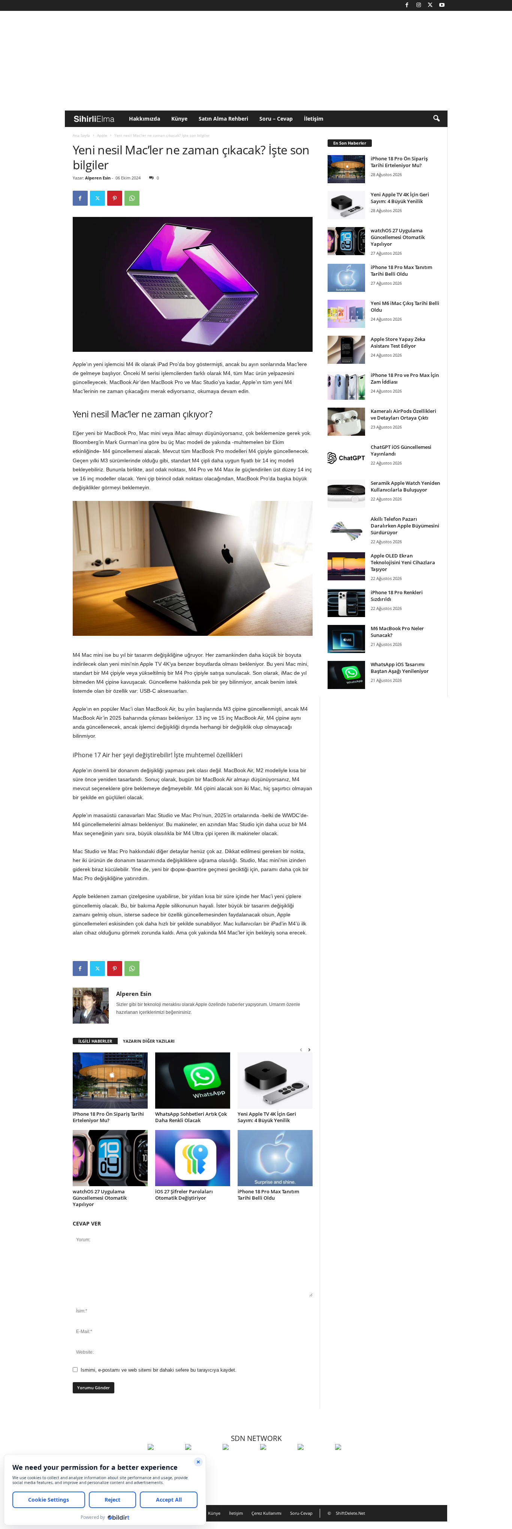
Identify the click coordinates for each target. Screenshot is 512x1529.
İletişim (313, 118)
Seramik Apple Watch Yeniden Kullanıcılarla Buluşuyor (405, 486)
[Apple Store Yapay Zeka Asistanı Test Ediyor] (346, 350)
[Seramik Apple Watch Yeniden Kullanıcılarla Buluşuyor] (346, 494)
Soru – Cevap (276, 118)
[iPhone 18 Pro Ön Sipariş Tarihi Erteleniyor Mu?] (110, 1080)
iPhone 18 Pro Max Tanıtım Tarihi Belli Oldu (268, 1194)
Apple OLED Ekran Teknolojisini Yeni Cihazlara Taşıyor (403, 562)
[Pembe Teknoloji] (314, 1461)
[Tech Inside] (277, 1461)
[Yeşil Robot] (239, 1461)
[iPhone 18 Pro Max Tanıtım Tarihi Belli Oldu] (275, 1158)
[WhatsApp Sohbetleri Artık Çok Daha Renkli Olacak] (192, 1080)
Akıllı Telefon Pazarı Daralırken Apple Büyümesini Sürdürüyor (405, 526)
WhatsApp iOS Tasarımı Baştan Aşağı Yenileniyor (400, 667)
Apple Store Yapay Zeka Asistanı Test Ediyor (398, 342)
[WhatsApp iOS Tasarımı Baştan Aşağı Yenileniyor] (346, 675)
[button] (436, 119)
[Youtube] (441, 5)
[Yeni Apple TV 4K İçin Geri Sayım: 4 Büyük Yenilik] (275, 1080)
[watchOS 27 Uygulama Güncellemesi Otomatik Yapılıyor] (110, 1158)
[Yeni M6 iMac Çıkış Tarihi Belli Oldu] (346, 314)
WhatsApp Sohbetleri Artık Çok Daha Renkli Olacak (191, 1117)
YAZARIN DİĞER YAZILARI (149, 1041)
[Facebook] (407, 5)
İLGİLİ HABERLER (95, 1041)
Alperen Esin (98, 178)
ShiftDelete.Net (350, 1513)
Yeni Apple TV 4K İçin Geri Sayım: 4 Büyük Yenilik (267, 1117)
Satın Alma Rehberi (223, 118)
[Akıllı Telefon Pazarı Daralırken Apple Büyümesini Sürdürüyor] (346, 530)
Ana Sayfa (81, 135)
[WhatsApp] (131, 198)
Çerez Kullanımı (266, 1513)
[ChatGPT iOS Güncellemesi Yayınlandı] (346, 458)
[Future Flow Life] (352, 1461)
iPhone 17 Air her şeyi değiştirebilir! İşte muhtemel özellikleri (158, 755)
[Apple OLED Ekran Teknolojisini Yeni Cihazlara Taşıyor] (346, 566)
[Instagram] (418, 5)
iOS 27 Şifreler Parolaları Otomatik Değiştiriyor (184, 1194)
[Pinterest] (114, 198)
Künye (179, 118)
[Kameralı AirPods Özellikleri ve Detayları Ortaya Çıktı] (346, 422)
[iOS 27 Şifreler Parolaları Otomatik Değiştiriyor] (192, 1158)
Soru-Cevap (301, 1513)
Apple (102, 135)
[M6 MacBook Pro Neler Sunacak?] (346, 639)
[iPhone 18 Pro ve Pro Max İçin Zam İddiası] (346, 386)
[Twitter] (430, 5)
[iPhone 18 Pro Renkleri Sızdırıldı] (346, 603)
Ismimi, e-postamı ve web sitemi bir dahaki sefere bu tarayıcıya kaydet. (159, 1370)
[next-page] (309, 1050)
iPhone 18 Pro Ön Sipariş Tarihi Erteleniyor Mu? (108, 1117)
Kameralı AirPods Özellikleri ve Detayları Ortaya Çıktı (403, 414)
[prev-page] (301, 1050)
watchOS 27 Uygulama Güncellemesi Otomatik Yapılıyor (100, 1198)
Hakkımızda (144, 118)
